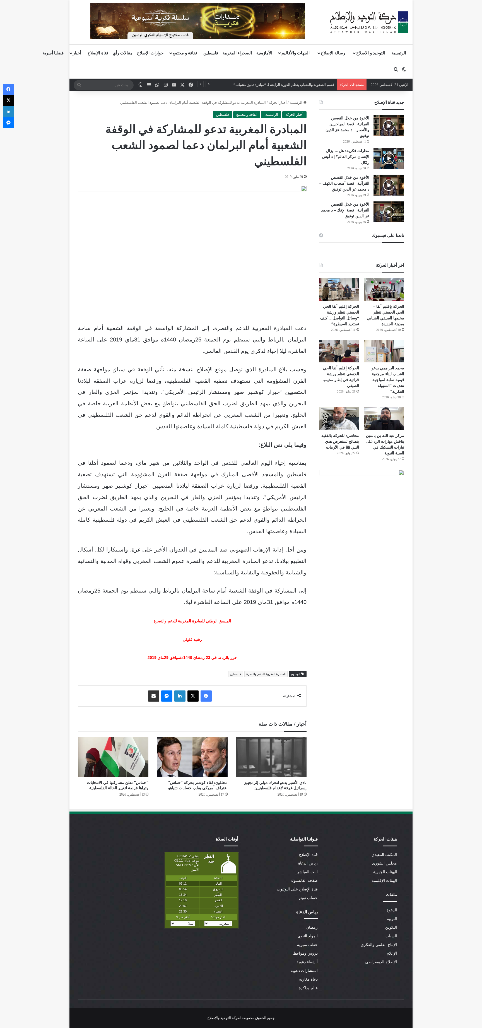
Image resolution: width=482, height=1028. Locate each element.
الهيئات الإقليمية (384, 880)
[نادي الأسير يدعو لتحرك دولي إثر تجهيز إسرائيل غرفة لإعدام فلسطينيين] (271, 757)
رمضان (312, 927)
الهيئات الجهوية (385, 872)
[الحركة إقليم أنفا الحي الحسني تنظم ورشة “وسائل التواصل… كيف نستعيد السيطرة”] (339, 289)
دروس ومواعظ (305, 953)
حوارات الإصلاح (150, 53)
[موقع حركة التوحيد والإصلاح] (369, 22)
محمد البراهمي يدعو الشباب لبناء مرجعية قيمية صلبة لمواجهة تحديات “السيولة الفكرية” (388, 380)
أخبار (77, 53)
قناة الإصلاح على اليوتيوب (297, 889)
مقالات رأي (122, 53)
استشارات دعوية (304, 971)
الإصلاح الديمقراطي (381, 962)
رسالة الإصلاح (333, 53)
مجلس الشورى (384, 863)
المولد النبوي (308, 936)
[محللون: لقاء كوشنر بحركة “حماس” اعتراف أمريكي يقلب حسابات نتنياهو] (192, 757)
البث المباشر (307, 872)
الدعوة (392, 910)
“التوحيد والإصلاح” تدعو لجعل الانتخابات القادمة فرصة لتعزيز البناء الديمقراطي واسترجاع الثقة (263, 85)
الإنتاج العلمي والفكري (379, 945)
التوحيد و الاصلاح (370, 53)
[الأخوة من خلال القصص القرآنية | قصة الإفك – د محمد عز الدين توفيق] (388, 211)
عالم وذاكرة (308, 988)
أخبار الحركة (278, 102)
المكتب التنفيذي (384, 855)
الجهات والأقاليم (295, 53)
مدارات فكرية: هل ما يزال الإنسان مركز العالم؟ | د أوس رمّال (345, 157)
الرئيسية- (271, 114)
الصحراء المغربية (237, 53)
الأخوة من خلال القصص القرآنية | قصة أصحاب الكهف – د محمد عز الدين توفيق (344, 183)
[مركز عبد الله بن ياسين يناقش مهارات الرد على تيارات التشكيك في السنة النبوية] (384, 418)
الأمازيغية (264, 53)
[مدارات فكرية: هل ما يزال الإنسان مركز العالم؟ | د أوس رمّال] (388, 158)
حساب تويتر (308, 898)
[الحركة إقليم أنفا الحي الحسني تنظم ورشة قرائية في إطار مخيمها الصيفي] (339, 351)
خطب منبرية (307, 945)
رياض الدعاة (308, 863)
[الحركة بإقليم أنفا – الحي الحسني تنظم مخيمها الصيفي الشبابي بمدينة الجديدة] (384, 289)
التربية (392, 919)
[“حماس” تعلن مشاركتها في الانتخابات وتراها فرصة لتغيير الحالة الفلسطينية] (113, 757)
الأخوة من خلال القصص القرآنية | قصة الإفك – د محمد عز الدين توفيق (345, 210)
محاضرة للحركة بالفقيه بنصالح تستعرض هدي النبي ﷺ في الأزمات (340, 441)
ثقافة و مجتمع (185, 53)
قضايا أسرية (53, 53)
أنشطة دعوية (307, 962)
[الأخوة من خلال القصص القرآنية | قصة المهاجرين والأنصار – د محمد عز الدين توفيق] (388, 125)
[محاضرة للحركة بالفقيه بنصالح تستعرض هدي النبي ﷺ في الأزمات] (339, 418)
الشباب (391, 936)
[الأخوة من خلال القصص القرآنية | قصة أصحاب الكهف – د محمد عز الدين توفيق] (388, 185)
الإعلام (392, 953)
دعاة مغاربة (308, 979)
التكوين (391, 927)
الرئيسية (399, 53)
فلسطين (210, 53)
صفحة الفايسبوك (304, 880)
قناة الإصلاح (98, 53)
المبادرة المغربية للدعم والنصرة (266, 674)
